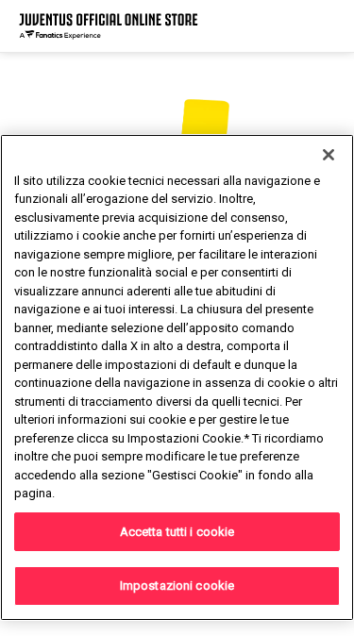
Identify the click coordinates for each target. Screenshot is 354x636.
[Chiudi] (328, 155)
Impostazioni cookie (177, 585)
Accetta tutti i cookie (177, 532)
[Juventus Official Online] (108, 26)
